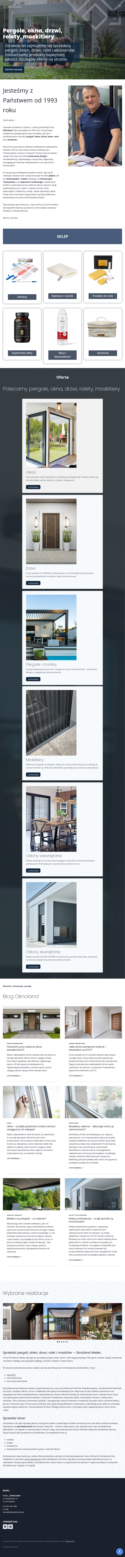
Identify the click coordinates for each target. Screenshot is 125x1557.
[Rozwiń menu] (120, 6)
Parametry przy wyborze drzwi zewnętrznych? (24, 1048)
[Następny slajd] (120, 1321)
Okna (9, 1123)
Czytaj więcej (33, 487)
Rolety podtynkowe (78, 1215)
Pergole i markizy (14, 1215)
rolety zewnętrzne (32, 1459)
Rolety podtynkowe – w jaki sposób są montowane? (91, 1220)
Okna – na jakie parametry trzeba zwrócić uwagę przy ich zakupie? (31, 1128)
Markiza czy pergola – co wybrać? (26, 1218)
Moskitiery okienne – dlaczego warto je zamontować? (91, 1128)
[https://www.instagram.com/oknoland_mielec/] (10, 1526)
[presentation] (31, 1022)
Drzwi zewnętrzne (15, 1043)
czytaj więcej (33, 583)
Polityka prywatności (10, 1547)
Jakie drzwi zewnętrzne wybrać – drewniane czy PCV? (88, 1048)
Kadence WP (70, 1541)
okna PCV (11, 1375)
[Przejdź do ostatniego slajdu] (5, 1321)
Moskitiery (74, 1123)
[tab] (57, 1341)
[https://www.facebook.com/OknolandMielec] (5, 1526)
